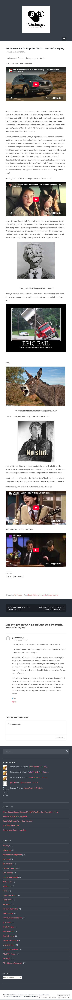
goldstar (16, 638)
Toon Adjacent (8, 931)
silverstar (21, 52)
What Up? (6, 958)
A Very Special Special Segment (15, 816)
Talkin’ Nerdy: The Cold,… (38, 767)
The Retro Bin (8, 927)
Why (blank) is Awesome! (12, 963)
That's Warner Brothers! (12, 918)
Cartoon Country (9, 868)
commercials (41, 595)
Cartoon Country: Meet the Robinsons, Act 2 (19, 608)
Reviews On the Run (10, 909)
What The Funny (9, 954)
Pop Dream (7, 900)
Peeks (5, 891)
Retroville (6, 904)
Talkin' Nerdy (8, 913)
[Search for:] (36, 751)
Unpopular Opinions (10, 949)
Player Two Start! (9, 895)
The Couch (7, 922)
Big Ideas (6, 859)
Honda (49, 595)
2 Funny (6, 846)
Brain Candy (7, 864)
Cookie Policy (35, 996)
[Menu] (64, 39)
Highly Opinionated (10, 877)
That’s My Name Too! (11, 825)
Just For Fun (7, 882)
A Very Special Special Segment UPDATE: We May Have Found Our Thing (30, 812)
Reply (14, 702)
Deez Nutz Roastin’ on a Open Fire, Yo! (17, 821)
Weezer (55, 595)
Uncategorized (8, 945)
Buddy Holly (32, 595)
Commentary (8, 873)
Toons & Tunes (8, 936)
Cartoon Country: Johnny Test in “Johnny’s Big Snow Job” (51, 608)
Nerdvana (6, 886)
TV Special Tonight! (10, 940)
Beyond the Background (12, 854)
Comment (60, 737)
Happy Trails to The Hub (37, 777)
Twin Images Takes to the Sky (14, 830)
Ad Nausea (18, 595)
